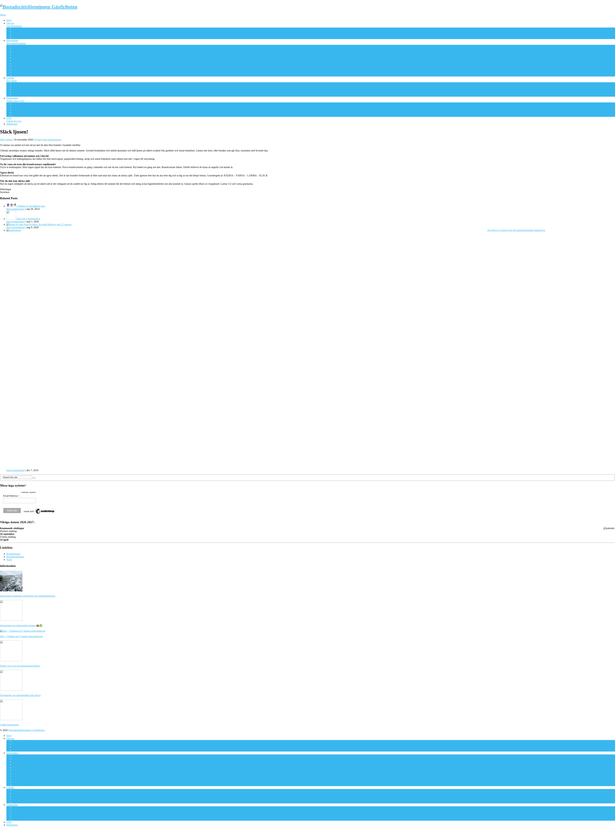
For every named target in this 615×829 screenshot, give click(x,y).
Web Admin (6, 139)
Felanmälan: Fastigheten (25, 103)
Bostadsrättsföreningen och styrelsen (31, 31)
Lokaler (11, 79)
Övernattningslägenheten (25, 83)
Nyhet (38, 139)
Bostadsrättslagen (15, 556)
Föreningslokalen (21, 86)
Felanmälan (15, 99)
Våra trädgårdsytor (22, 72)
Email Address (11, 495)
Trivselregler (19, 46)
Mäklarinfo (12, 124)
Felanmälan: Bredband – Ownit (29, 109)
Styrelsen (17, 34)
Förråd (16, 95)
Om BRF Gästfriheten (24, 29)
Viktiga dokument (22, 37)
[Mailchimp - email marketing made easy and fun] (39, 513)
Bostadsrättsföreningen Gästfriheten (26, 730)
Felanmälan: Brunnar (23, 115)
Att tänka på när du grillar (26, 60)
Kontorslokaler (20, 92)
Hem (8, 20)
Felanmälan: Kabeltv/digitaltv (28, 106)
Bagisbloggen (13, 553)
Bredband (18, 54)
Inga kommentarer (52, 139)
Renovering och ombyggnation (28, 49)
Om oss (14, 24)
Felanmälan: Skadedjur (24, 112)
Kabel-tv (17, 66)
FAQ (13, 119)
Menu (3, 14)
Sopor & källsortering (24, 63)
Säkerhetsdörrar (21, 57)
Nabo (9, 559)
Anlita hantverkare (22, 52)
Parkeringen (19, 69)
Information (16, 42)
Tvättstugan (19, 89)
